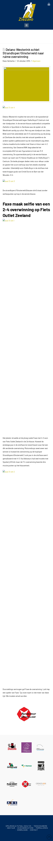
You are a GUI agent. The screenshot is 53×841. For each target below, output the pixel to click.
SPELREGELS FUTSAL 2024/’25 (18, 826)
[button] (26, 25)
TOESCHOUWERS (40, 826)
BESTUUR (11, 828)
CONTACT (34, 830)
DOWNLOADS (22, 830)
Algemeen (36, 61)
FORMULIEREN (42, 828)
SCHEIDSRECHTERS (25, 828)
